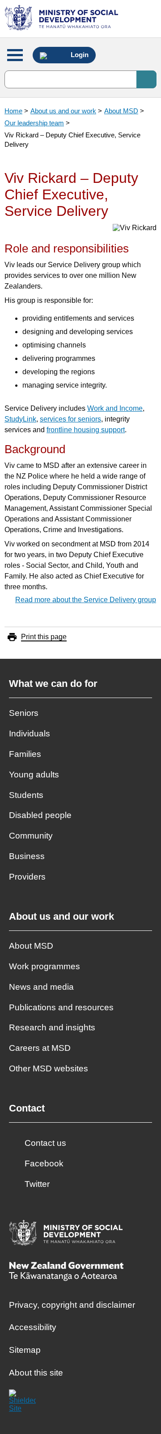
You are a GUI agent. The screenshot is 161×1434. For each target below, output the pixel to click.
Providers (27, 876)
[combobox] (80, 79)
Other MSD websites (48, 1068)
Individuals (29, 733)
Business (27, 856)
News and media (41, 987)
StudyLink (20, 419)
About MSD (121, 111)
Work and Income (115, 408)
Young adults (34, 774)
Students (26, 795)
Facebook (44, 1163)
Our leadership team (34, 123)
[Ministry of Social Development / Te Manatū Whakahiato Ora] (62, 19)
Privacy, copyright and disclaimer (72, 1305)
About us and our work (63, 111)
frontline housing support (86, 430)
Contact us (45, 1143)
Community (31, 835)
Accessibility (32, 1327)
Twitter (37, 1184)
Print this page (44, 637)
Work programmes (44, 966)
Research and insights (52, 1027)
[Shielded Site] (22, 1402)
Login (79, 54)
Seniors (23, 713)
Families (25, 754)
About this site (36, 1372)
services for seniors (70, 419)
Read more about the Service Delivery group (85, 599)
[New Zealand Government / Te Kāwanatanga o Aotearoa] (66, 1272)
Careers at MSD (40, 1048)
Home (13, 111)
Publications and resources (61, 1007)
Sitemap (25, 1350)
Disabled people (40, 815)
